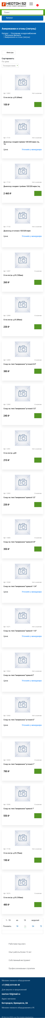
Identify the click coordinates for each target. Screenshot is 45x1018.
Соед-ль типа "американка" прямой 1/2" (19, 497)
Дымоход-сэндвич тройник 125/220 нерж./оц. (21, 186)
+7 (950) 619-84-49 (11, 985)
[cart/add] (38, 104)
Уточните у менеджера (32, 150)
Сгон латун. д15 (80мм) (12, 320)
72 (41, 926)
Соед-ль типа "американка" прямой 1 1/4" (20, 586)
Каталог (9, 18)
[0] (35, 3)
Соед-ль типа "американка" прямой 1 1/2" (20, 631)
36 (25, 926)
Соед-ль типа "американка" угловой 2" (18, 720)
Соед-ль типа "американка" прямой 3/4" (19, 542)
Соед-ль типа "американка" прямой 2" (18, 675)
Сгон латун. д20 (9, 453)
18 (17, 926)
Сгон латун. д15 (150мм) (13, 897)
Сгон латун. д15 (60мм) (12, 97)
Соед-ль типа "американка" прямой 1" (18, 809)
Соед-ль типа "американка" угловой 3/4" (19, 364)
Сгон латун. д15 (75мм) (12, 853)
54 (33, 926)
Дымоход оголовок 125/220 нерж (17, 231)
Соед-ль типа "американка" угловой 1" (18, 764)
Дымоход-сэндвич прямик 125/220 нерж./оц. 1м (21, 143)
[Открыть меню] (31, 4)
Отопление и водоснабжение (23, 33)
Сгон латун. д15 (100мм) (13, 275)
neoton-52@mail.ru (11, 994)
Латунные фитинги (13, 35)
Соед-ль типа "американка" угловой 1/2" (19, 409)
